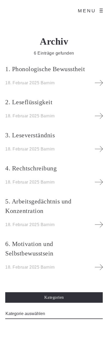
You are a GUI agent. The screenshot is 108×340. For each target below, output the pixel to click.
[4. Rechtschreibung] (99, 182)
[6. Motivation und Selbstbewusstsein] (99, 267)
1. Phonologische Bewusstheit (45, 69)
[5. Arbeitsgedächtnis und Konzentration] (99, 225)
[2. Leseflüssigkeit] (99, 116)
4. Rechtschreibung (31, 168)
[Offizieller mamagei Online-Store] (13, 10)
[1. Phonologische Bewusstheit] (99, 83)
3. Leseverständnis (30, 135)
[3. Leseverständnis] (99, 149)
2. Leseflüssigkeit (28, 102)
